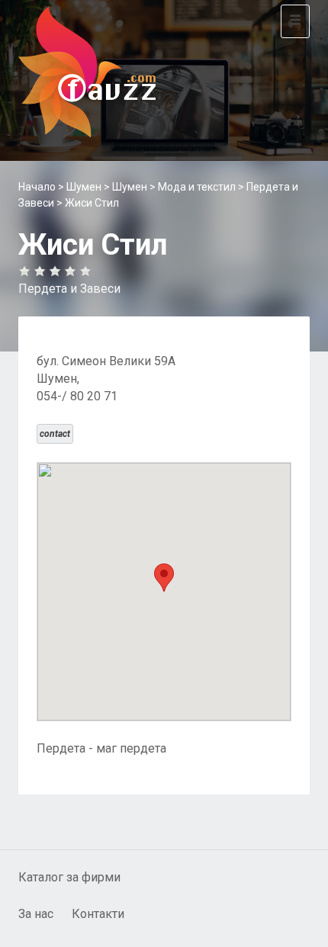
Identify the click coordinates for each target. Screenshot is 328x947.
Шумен (83, 187)
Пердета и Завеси (69, 288)
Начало (37, 187)
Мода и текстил (197, 187)
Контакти (98, 914)
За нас (35, 914)
